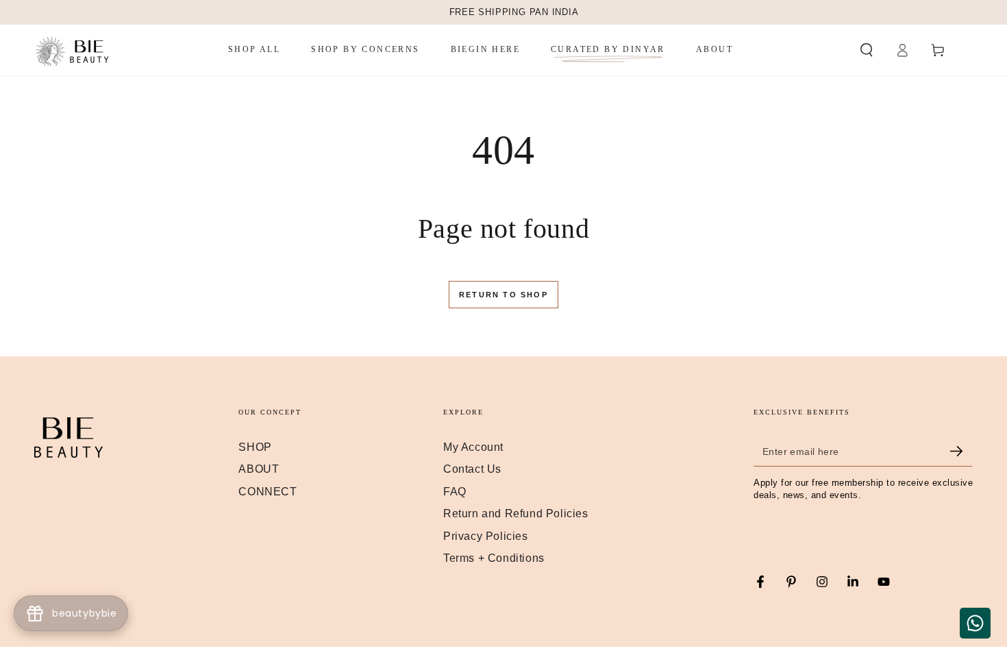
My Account (473, 447)
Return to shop (503, 295)
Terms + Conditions (494, 558)
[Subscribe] (961, 451)
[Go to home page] (73, 50)
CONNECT (267, 491)
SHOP (254, 447)
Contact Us (472, 469)
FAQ (455, 491)
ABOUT (258, 469)
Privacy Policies (485, 536)
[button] (866, 50)
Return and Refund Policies (515, 513)
